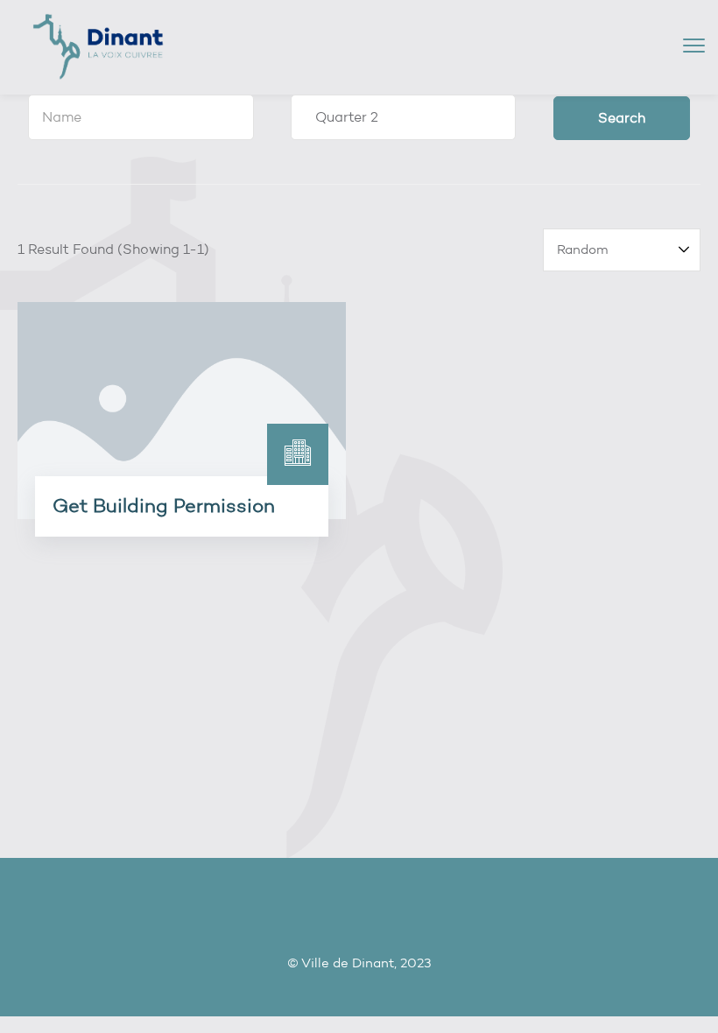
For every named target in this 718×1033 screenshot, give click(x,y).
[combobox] (140, 117)
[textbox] (140, 117)
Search (621, 117)
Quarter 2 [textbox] (341, 117)
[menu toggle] (694, 46)
